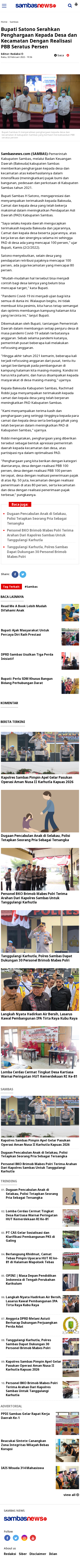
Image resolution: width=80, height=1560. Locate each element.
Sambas (14, 21)
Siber (23, 1554)
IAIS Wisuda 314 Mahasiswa (22, 1468)
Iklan (53, 1554)
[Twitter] (22, 574)
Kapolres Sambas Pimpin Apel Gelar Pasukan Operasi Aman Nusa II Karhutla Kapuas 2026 (37, 779)
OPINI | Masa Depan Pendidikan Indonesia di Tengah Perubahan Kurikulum (31, 1279)
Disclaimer (38, 1554)
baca (60, 55)
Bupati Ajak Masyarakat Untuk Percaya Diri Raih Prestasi (25, 632)
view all (69, 1495)
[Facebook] (15, 574)
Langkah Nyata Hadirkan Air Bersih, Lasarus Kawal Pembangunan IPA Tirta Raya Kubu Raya (39, 1016)
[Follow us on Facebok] (7, 1537)
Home (4, 21)
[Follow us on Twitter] (15, 1537)
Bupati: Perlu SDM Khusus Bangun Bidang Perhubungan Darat (27, 680)
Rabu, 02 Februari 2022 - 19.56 (16, 57)
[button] (76, 3)
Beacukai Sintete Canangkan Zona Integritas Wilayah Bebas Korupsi (25, 1445)
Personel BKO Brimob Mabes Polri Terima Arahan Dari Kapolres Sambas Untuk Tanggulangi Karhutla (40, 535)
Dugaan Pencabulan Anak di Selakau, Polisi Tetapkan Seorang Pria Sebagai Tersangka (37, 518)
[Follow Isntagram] (24, 1537)
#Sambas (31, 586)
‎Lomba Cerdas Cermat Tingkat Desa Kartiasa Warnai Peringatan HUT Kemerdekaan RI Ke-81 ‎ (39, 1074)
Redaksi (10, 1554)
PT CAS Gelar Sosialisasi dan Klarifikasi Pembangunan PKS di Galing (30, 1236)
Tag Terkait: (11, 586)
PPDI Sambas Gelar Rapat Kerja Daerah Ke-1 (25, 1416)
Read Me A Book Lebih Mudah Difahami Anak (24, 608)
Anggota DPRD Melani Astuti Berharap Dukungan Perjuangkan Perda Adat (31, 1322)
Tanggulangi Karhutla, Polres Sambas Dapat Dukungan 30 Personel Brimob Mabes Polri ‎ (37, 552)
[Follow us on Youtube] (33, 1537)
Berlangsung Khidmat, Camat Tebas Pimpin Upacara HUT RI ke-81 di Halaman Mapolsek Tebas (32, 1258)
